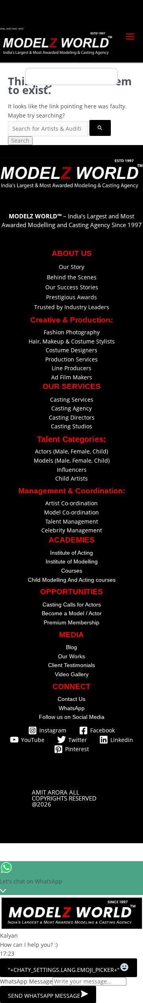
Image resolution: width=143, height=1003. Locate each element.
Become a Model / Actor (72, 613)
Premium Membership (71, 622)
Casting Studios (71, 426)
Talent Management (71, 521)
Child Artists (71, 478)
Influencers (72, 469)
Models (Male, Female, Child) (72, 460)
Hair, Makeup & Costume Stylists (72, 341)
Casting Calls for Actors (72, 604)
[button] (71, 798)
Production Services (71, 359)
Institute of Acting (71, 553)
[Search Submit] (100, 127)
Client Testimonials (71, 665)
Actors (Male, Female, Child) (71, 451)
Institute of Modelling (72, 561)
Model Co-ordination (71, 512)
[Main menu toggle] (130, 36)
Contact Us (71, 699)
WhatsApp (72, 708)
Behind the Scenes (72, 277)
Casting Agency (71, 408)
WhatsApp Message (26, 981)
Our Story (71, 267)
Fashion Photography (72, 332)
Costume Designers (71, 350)
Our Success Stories (71, 287)
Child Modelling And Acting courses (72, 580)
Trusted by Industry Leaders (71, 307)
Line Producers (71, 368)
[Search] (112, 76)
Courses (71, 570)
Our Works (71, 656)
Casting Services (71, 399)
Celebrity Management (71, 530)
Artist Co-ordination (71, 503)
